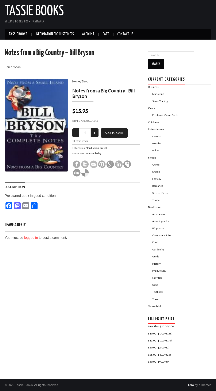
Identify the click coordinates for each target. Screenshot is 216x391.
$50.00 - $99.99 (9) (158, 361)
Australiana (158, 214)
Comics (156, 136)
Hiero (190, 385)
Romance (157, 185)
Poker (155, 150)
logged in (31, 237)
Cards (151, 108)
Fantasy (156, 178)
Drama (156, 171)
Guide (155, 256)
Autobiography (160, 221)
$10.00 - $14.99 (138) (160, 333)
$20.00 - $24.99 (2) (158, 347)
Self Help (157, 277)
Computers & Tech (162, 235)
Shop (17, 67)
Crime (155, 164)
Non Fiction (92, 147)
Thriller (156, 200)
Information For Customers (54, 34)
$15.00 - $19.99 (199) (160, 340)
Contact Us (125, 34)
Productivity (159, 270)
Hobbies (157, 143)
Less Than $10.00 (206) (161, 326)
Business (153, 86)
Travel (103, 147)
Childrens (153, 122)
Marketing (158, 93)
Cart (106, 34)
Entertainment (156, 129)
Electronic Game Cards (165, 115)
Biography (158, 228)
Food (155, 242)
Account (88, 34)
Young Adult (155, 306)
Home (8, 67)
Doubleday (95, 153)
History (156, 263)
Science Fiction (160, 193)
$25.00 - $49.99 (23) (159, 354)
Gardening (158, 249)
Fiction (152, 157)
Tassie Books (34, 11)
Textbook (157, 291)
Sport (155, 284)
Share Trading (160, 101)
